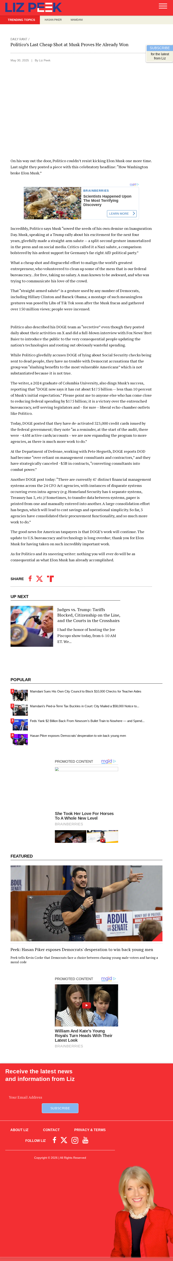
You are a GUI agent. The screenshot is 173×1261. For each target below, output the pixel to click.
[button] (163, 8)
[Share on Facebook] (30, 578)
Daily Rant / (20, 39)
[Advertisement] (86, 1201)
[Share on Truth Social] (50, 578)
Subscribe (60, 1108)
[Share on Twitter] (39, 578)
